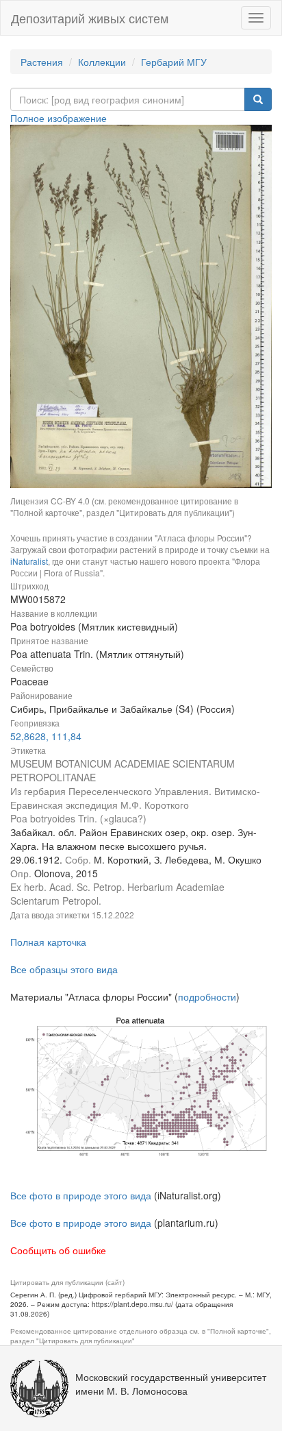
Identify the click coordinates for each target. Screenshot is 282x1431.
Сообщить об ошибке (58, 1250)
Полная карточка (48, 942)
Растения (42, 62)
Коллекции (102, 62)
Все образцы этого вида (64, 969)
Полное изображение (58, 118)
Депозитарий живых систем (89, 18)
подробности (207, 996)
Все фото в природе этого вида (80, 1195)
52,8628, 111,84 (45, 736)
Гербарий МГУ (174, 62)
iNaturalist (29, 561)
